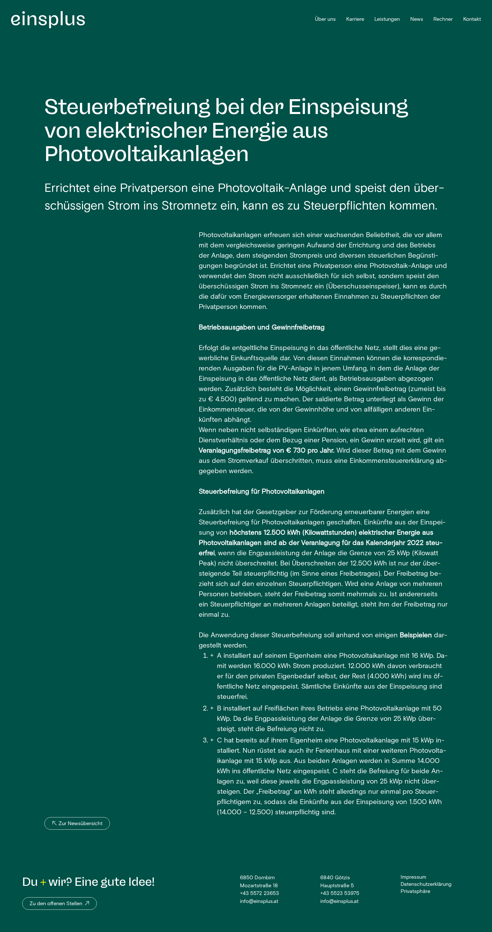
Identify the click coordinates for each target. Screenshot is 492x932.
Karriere (355, 19)
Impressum (413, 877)
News (416, 19)
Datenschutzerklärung (426, 884)
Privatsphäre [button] (415, 891)
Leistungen (387, 19)
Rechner (443, 19)
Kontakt (472, 19)
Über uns (325, 19)
